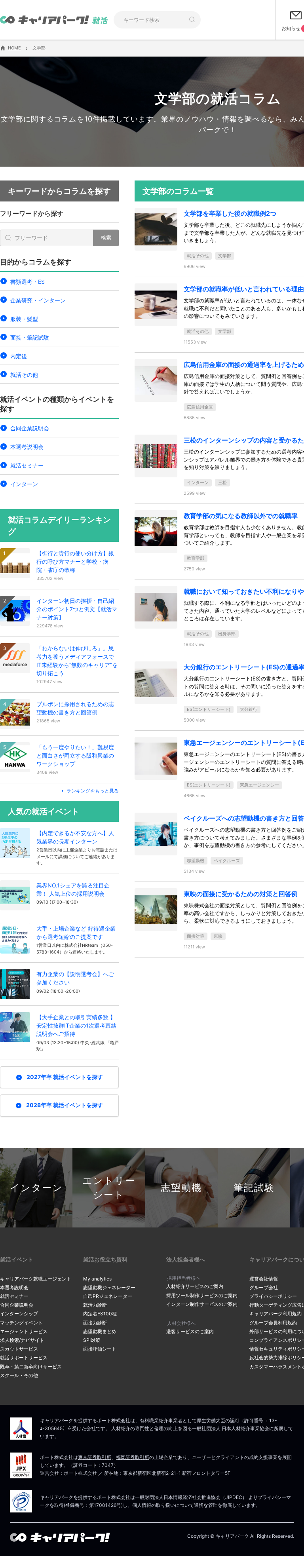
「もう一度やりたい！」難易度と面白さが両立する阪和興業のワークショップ (75, 755)
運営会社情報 (263, 1279)
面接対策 (195, 936)
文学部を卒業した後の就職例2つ (230, 213)
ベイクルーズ (227, 860)
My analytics (97, 1279)
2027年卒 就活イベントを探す (65, 1076)
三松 (222, 482)
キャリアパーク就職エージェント (35, 1279)
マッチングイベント (21, 1323)
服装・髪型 (24, 318)
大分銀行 (248, 709)
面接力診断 (95, 1323)
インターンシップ (19, 1314)
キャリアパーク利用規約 (275, 1314)
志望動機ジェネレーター (109, 1287)
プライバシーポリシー (273, 1296)
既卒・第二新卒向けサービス (31, 1367)
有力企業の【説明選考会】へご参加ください (75, 978)
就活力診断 (95, 1305)
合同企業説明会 (29, 428)
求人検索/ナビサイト (22, 1340)
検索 (106, 237)
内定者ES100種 (100, 1314)
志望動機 (195, 860)
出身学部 (227, 633)
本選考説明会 (27, 446)
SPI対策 (91, 1340)
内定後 (18, 356)
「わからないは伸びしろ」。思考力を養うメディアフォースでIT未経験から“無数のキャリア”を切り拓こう (77, 660)
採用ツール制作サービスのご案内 (202, 1295)
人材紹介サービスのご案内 (194, 1286)
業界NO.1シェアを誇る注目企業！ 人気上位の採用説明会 (73, 889)
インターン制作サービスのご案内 (202, 1304)
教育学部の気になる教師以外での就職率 (241, 516)
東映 (218, 936)
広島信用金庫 (200, 407)
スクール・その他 (19, 1375)
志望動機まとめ (99, 1331)
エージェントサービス (24, 1331)
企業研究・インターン (38, 300)
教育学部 (195, 558)
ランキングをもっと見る (92, 791)
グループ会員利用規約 (273, 1323)
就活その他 (24, 374)
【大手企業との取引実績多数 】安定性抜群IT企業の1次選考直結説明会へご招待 (76, 1025)
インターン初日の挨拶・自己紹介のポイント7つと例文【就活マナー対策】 (76, 609)
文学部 (224, 255)
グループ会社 (263, 1287)
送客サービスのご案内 (190, 1331)
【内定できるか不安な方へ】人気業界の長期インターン (75, 837)
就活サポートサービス (24, 1357)
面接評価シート (99, 1349)
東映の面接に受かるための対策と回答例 (241, 894)
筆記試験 (254, 1187)
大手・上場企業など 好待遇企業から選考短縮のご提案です (76, 932)
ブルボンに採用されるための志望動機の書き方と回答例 (75, 708)
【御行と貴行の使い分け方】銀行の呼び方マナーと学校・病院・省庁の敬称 (75, 561)
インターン (24, 484)
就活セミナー (27, 465)
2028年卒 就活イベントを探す (64, 1105)
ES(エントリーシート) (208, 709)
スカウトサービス (19, 1349)
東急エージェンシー (259, 785)
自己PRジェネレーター (107, 1296)
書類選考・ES (27, 281)
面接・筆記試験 (29, 337)
